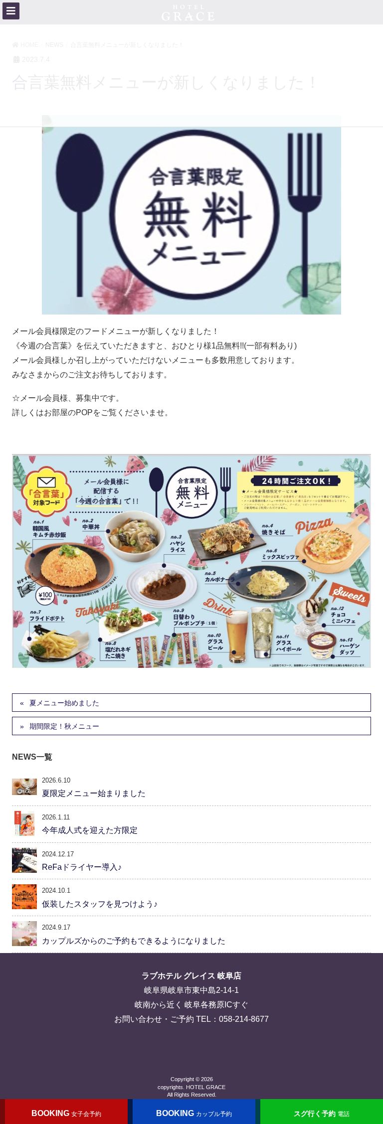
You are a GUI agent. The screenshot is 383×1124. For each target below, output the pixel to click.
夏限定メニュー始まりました (94, 793)
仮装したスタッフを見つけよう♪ (100, 904)
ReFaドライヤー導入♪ (82, 867)
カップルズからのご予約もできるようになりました (133, 941)
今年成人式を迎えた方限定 (90, 830)
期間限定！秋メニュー (64, 726)
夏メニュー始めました (64, 703)
